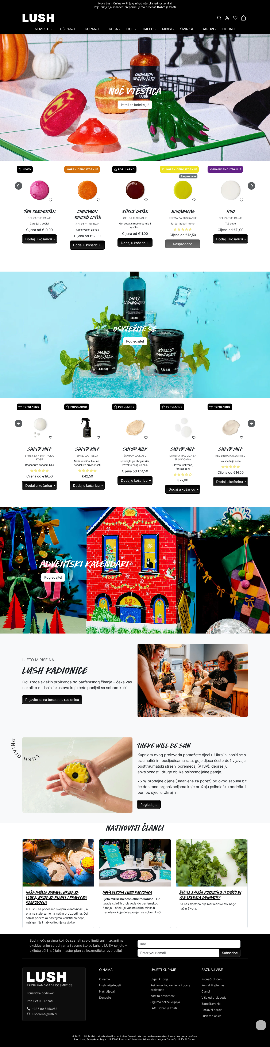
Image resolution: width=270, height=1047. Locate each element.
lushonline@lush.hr (44, 1014)
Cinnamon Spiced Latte (87, 214)
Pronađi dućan (211, 979)
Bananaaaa (182, 211)
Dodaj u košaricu (39, 239)
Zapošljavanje (210, 1003)
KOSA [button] (113, 29)
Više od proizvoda (214, 997)
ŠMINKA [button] (186, 29)
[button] (219, 18)
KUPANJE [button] (92, 29)
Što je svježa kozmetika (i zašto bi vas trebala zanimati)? (210, 894)
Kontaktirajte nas (212, 985)
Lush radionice (211, 1016)
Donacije (105, 997)
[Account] (227, 18)
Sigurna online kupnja (165, 1002)
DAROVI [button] (208, 29)
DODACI (228, 29)
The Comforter (39, 211)
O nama (104, 979)
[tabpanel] (135, 216)
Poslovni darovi (211, 1010)
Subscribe (230, 953)
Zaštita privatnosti (162, 996)
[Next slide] (251, 186)
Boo (231, 211)
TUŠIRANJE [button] (67, 29)
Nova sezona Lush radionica (127, 892)
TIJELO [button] (148, 29)
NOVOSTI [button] (42, 29)
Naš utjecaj (107, 991)
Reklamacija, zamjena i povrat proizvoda (171, 987)
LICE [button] (130, 29)
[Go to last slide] (18, 186)
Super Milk (40, 449)
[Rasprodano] (183, 203)
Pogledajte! (135, 341)
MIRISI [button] (167, 29)
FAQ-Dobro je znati (163, 1008)
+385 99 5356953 (44, 1008)
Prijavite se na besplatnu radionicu (52, 700)
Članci (205, 991)
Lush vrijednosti (110, 985)
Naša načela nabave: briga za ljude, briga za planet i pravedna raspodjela (56, 897)
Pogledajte (148, 804)
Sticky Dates (135, 211)
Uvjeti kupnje (159, 979)
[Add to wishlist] (50, 200)
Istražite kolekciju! (135, 105)
